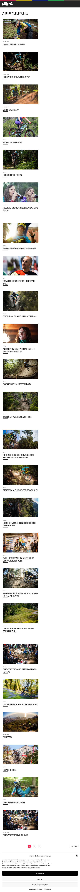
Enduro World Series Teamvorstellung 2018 (20, 66)
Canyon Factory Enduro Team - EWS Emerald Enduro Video (20, 693)
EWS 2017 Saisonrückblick (20, 98)
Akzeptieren (40, 873)
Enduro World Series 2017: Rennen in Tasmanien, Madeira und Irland (20, 660)
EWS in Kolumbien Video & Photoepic (20, 33)
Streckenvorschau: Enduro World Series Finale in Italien (20, 479)
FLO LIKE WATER (20, 726)
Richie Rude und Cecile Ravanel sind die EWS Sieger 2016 (20, 305)
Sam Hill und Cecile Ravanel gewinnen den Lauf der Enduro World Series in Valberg (20, 548)
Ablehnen (40, 879)
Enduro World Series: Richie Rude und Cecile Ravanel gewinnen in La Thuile (20, 619)
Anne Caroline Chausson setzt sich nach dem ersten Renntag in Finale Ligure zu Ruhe (20, 339)
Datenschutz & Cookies (35, 889)
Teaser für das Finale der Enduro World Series (20, 406)
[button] (77, 856)
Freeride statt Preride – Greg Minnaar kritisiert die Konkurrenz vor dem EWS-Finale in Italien (20, 445)
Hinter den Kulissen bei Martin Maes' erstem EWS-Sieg (20, 237)
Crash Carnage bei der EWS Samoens (20, 791)
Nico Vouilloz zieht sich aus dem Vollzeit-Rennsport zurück (20, 271)
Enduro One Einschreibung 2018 (20, 164)
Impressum (47, 889)
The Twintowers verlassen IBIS (20, 131)
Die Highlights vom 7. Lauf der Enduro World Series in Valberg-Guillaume (20, 513)
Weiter (74, 846)
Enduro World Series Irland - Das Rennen (20, 824)
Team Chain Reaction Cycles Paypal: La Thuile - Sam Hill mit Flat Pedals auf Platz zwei (20, 584)
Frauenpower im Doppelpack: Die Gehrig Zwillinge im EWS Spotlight (20, 198)
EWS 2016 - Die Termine (20, 759)
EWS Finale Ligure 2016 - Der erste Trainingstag (20, 373)
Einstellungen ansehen (40, 885)
